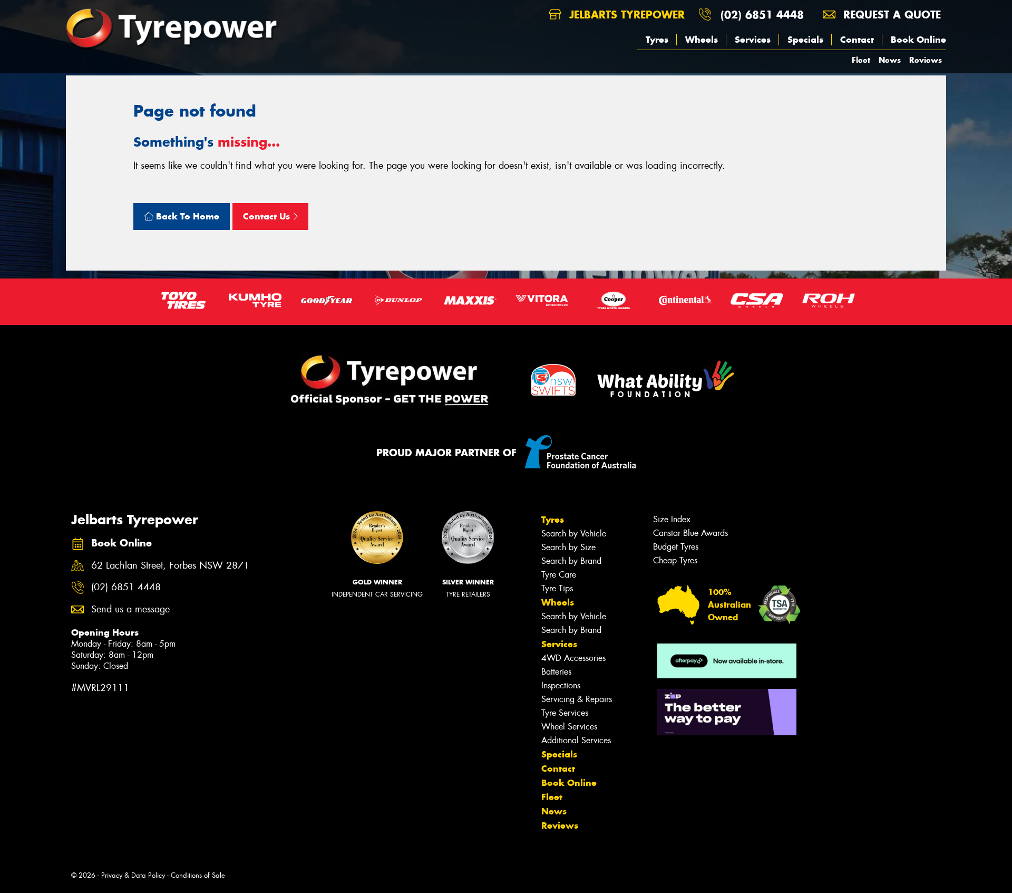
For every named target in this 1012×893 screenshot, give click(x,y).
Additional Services (576, 740)
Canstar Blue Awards (690, 533)
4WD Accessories (573, 658)
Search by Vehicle (573, 533)
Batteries (556, 671)
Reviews (925, 60)
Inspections (560, 685)
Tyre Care (558, 574)
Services (753, 39)
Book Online (918, 39)
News (890, 60)
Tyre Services (564, 712)
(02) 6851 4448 (762, 14)
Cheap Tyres (675, 560)
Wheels (701, 39)
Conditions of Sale (198, 875)
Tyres (657, 39)
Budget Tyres (675, 546)
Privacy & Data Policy (133, 875)
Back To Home (186, 216)
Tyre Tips (557, 588)
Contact (857, 39)
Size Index (671, 519)
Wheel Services (569, 726)
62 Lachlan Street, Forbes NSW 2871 (170, 566)
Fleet (861, 60)
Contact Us (268, 216)
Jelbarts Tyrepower (625, 14)
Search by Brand (571, 560)
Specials (805, 39)
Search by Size (568, 547)
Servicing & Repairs (576, 699)
